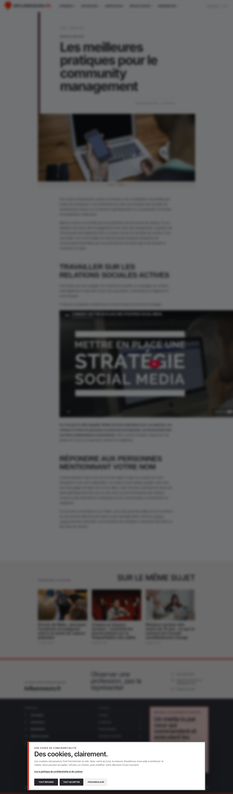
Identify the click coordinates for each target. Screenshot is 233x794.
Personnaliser (96, 782)
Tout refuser (46, 782)
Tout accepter (71, 782)
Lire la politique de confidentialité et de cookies (58, 771)
